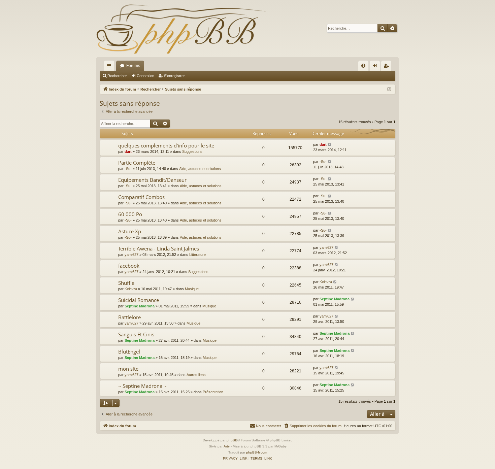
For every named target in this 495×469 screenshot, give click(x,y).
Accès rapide (110, 67)
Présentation (213, 392)
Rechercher (117, 76)
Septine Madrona (140, 306)
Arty (227, 446)
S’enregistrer (174, 76)
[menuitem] (363, 66)
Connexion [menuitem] (376, 67)
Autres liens (196, 375)
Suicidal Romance (138, 300)
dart (128, 151)
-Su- (128, 169)
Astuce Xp (129, 231)
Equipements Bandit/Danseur (152, 179)
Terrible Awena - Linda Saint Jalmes (158, 248)
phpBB (232, 440)
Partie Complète (136, 162)
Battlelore (129, 317)
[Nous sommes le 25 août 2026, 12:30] (389, 89)
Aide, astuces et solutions (200, 169)
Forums (133, 65)
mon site (128, 368)
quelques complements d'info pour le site (166, 145)
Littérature (197, 255)
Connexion (145, 76)
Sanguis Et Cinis (136, 334)
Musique (192, 289)
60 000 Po (130, 214)
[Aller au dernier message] (330, 144)
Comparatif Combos (141, 197)
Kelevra (131, 289)
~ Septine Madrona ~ (142, 385)
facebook (128, 265)
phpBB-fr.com (256, 452)
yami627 (131, 255)
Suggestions (192, 151)
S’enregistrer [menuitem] (387, 67)
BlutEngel (129, 351)
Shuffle (126, 282)
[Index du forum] (181, 28)
